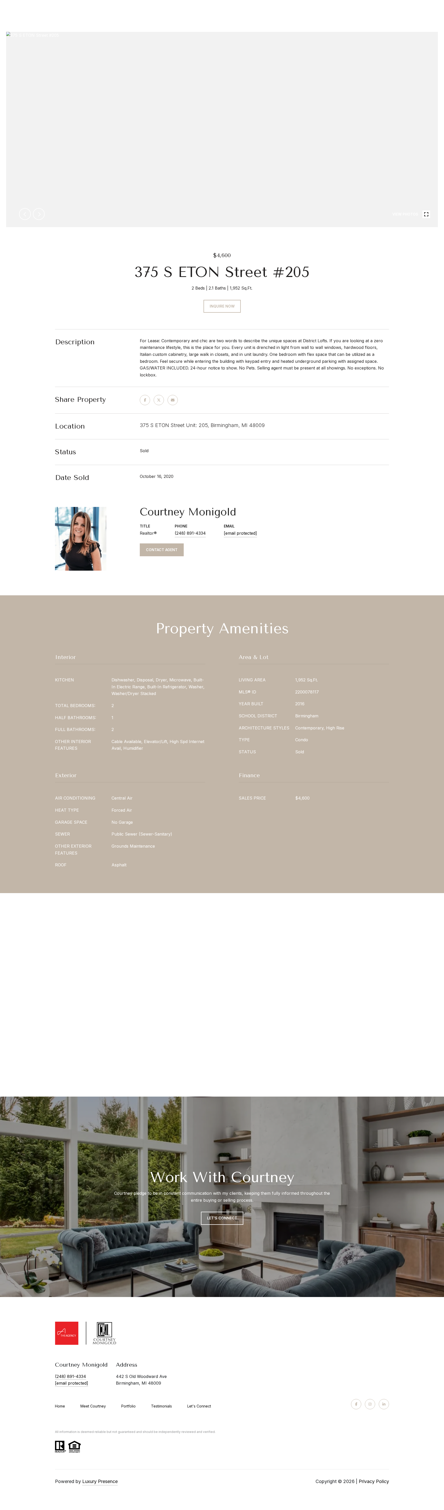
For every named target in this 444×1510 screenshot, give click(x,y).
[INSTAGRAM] (370, 1404)
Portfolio (128, 1406)
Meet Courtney (93, 1406)
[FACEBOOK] (356, 1404)
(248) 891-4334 (190, 533)
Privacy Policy (374, 1481)
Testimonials (161, 1406)
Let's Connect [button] (222, 1218)
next (39, 214)
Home (60, 1406)
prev (25, 214)
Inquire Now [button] (222, 306)
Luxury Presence (100, 1481)
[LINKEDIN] (384, 1404)
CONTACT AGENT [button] (162, 550)
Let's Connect (199, 1406)
